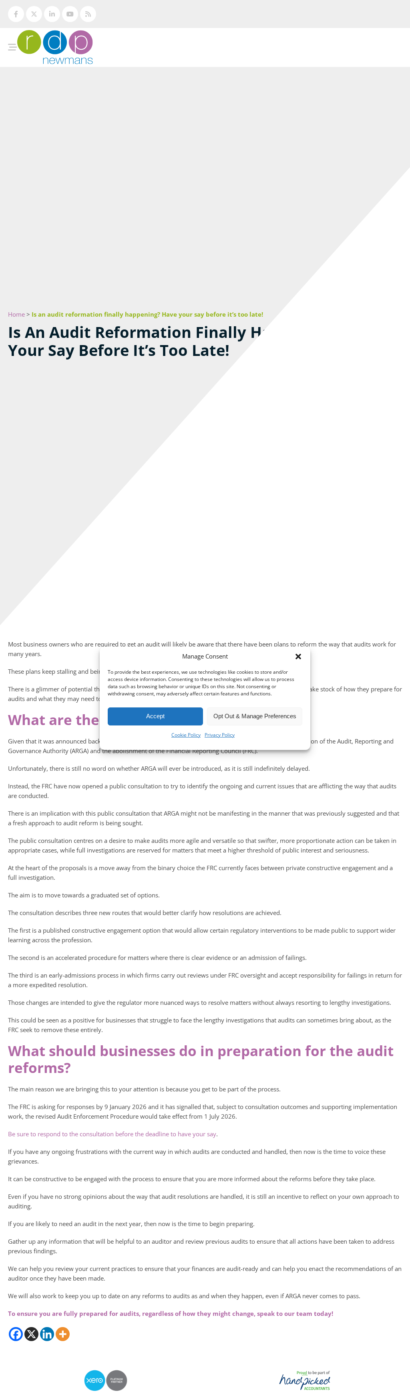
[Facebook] (16, 1334)
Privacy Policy (220, 734)
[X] (31, 1334)
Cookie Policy (186, 734)
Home (16, 314)
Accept (155, 716)
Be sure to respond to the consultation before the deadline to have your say (112, 1134)
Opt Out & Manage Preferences (254, 716)
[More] (63, 1334)
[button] (298, 657)
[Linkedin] (47, 1334)
